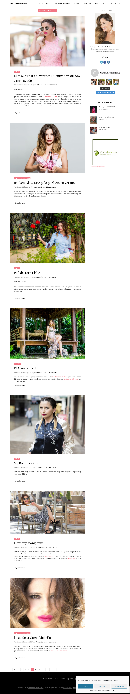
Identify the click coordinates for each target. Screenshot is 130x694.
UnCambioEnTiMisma (19, 4)
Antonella (77, 4)
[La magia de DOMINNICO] (93, 109)
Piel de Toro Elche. (27, 272)
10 (43, 669)
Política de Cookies (95, 690)
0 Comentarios (51, 467)
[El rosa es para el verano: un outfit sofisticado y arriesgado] (47, 41)
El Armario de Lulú (27, 368)
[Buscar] (119, 3)
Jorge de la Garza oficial (59, 651)
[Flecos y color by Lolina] (93, 120)
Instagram (74, 679)
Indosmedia (67, 688)
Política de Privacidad (108, 690)
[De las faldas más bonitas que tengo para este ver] (94, 82)
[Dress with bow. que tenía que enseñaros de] (109, 82)
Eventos (49, 4)
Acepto (85, 686)
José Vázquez (50, 556)
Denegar (102, 686)
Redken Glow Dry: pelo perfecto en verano (44, 182)
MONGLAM (71, 558)
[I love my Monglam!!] (47, 512)
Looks (41, 4)
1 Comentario (51, 277)
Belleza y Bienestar (62, 4)
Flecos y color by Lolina (106, 117)
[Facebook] (107, 3)
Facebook (60, 679)
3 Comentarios (52, 85)
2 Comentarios (51, 187)
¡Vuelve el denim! (104, 127)
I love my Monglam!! (28, 543)
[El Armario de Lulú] (47, 333)
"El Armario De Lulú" (60, 377)
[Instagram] (111, 3)
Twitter (48, 679)
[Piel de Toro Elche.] (47, 238)
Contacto (87, 4)
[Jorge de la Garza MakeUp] (47, 603)
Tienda (96, 4)
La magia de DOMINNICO (107, 107)
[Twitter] (103, 3)
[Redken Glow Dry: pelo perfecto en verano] (47, 148)
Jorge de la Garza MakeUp (32, 637)
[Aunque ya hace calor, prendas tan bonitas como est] (116, 82)
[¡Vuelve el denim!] (93, 130)
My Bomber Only (26, 463)
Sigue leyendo (20, 113)
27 (51, 669)
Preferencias (119, 686)
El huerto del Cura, (71, 379)
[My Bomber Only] (47, 424)
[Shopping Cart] (115, 3)
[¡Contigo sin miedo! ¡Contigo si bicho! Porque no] (101, 82)
